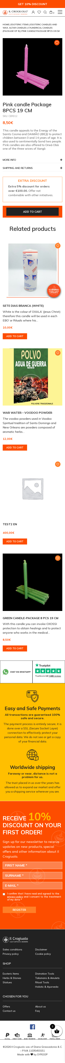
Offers (6, 1006)
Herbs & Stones (12, 978)
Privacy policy (11, 953)
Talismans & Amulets (47, 978)
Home (6, 24)
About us (40, 1006)
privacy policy (15, 896)
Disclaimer (41, 949)
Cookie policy (43, 953)
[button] (32, 169)
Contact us (9, 1011)
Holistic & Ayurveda (46, 986)
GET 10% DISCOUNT (32, 4)
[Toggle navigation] (60, 12)
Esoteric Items (20, 24)
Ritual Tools (42, 982)
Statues (7, 982)
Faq (37, 1011)
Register (19, 910)
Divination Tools (44, 973)
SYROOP (42, 1054)
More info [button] (9, 160)
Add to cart (32, 211)
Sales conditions (12, 949)
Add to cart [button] (14, 336)
